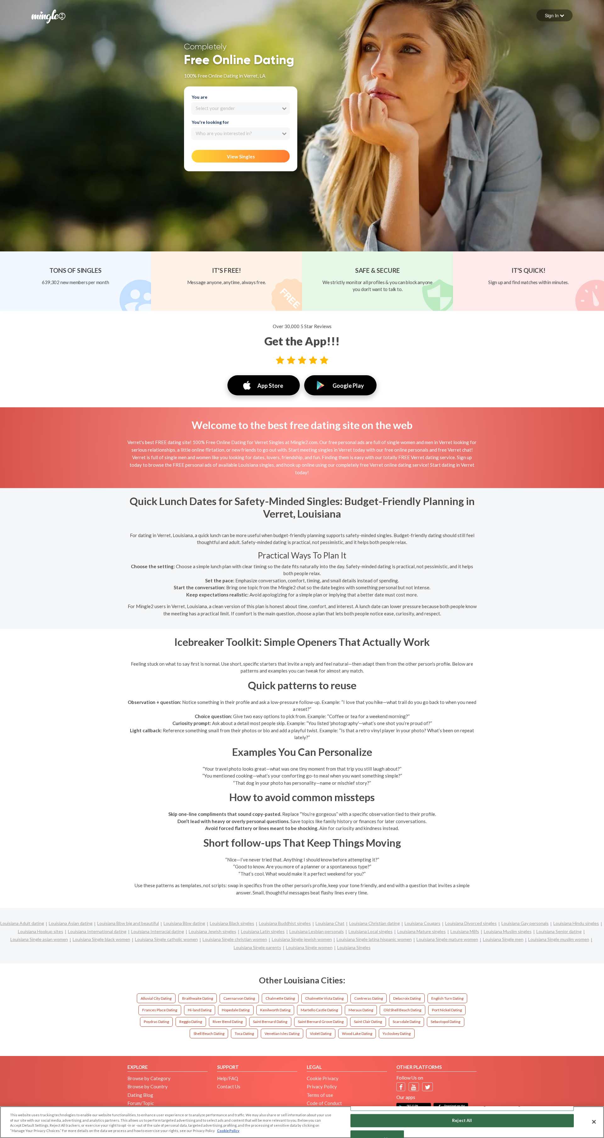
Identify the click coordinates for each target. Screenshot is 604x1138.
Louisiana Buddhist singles (285, 923)
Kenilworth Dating (275, 1010)
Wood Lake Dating (357, 1033)
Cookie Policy (228, 1131)
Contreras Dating (368, 998)
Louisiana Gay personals (525, 923)
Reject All (462, 1120)
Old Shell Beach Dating (402, 1010)
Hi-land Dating (199, 1010)
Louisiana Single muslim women (558, 939)
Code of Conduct (324, 1103)
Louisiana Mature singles (421, 931)
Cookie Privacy (322, 1078)
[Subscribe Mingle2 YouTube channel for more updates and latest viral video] (413, 1087)
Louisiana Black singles (232, 923)
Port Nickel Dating (447, 1010)
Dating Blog (140, 1095)
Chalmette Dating (280, 998)
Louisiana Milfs (464, 931)
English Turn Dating (447, 998)
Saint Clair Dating (368, 1021)
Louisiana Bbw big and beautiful (128, 923)
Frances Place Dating (159, 1010)
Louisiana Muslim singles (508, 931)
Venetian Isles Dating (282, 1033)
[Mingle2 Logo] (48, 16)
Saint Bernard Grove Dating (321, 1021)
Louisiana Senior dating (559, 931)
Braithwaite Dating (197, 998)
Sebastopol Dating (445, 1021)
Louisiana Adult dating (22, 923)
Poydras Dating (156, 1021)
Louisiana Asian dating (70, 923)
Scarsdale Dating (406, 1021)
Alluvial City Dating (156, 998)
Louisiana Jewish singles (212, 931)
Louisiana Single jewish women (302, 939)
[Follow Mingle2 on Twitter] (427, 1087)
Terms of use (320, 1095)
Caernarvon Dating (239, 998)
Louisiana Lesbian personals (316, 931)
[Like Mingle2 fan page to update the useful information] (401, 1087)
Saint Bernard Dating (270, 1021)
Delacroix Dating (407, 998)
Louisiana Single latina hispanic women (374, 939)
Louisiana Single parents (257, 947)
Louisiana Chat (330, 923)
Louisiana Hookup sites (40, 931)
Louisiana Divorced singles (471, 923)
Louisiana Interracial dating (157, 931)
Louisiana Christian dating (374, 923)
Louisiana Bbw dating (184, 923)
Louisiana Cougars (422, 923)
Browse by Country (147, 1086)
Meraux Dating (361, 1010)
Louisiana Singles (354, 947)
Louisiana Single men (503, 939)
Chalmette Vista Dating (324, 998)
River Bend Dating (228, 1021)
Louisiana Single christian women (235, 939)
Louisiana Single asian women (39, 939)
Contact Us (228, 1086)
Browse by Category (149, 1078)
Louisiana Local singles (371, 931)
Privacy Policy (322, 1086)
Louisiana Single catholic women (166, 939)
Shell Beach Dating (208, 1033)
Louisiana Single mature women (447, 939)
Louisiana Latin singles (263, 931)
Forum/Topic (140, 1103)
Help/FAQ (227, 1078)
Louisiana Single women (309, 947)
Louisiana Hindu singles (576, 923)
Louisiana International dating (97, 931)
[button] (554, 15)
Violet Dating (320, 1033)
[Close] (594, 1122)
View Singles (241, 156)
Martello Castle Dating (319, 1010)
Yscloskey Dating (397, 1033)
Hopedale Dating (235, 1010)
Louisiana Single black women (101, 939)
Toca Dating (244, 1033)
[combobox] (240, 108)
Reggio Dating (190, 1021)
